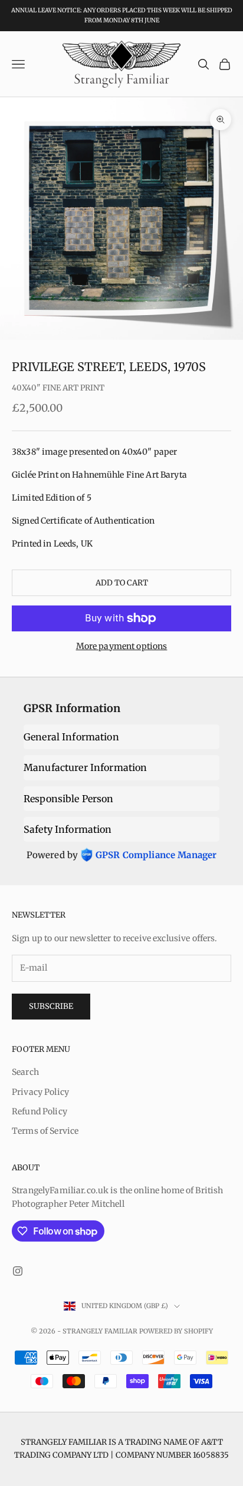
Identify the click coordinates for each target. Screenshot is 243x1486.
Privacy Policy (40, 1092)
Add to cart (122, 583)
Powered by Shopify (176, 1331)
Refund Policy (39, 1111)
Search (25, 1072)
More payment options (122, 646)
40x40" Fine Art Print (58, 388)
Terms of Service (45, 1131)
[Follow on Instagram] (18, 1271)
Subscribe (51, 1006)
